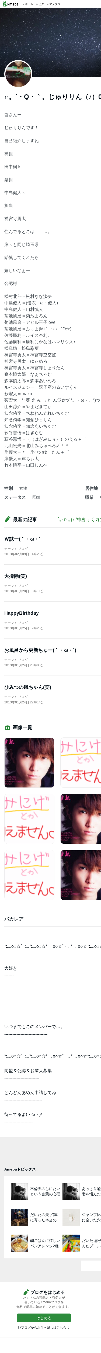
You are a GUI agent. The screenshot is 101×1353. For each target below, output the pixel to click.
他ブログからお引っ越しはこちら (42, 1327)
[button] (44, 1318)
